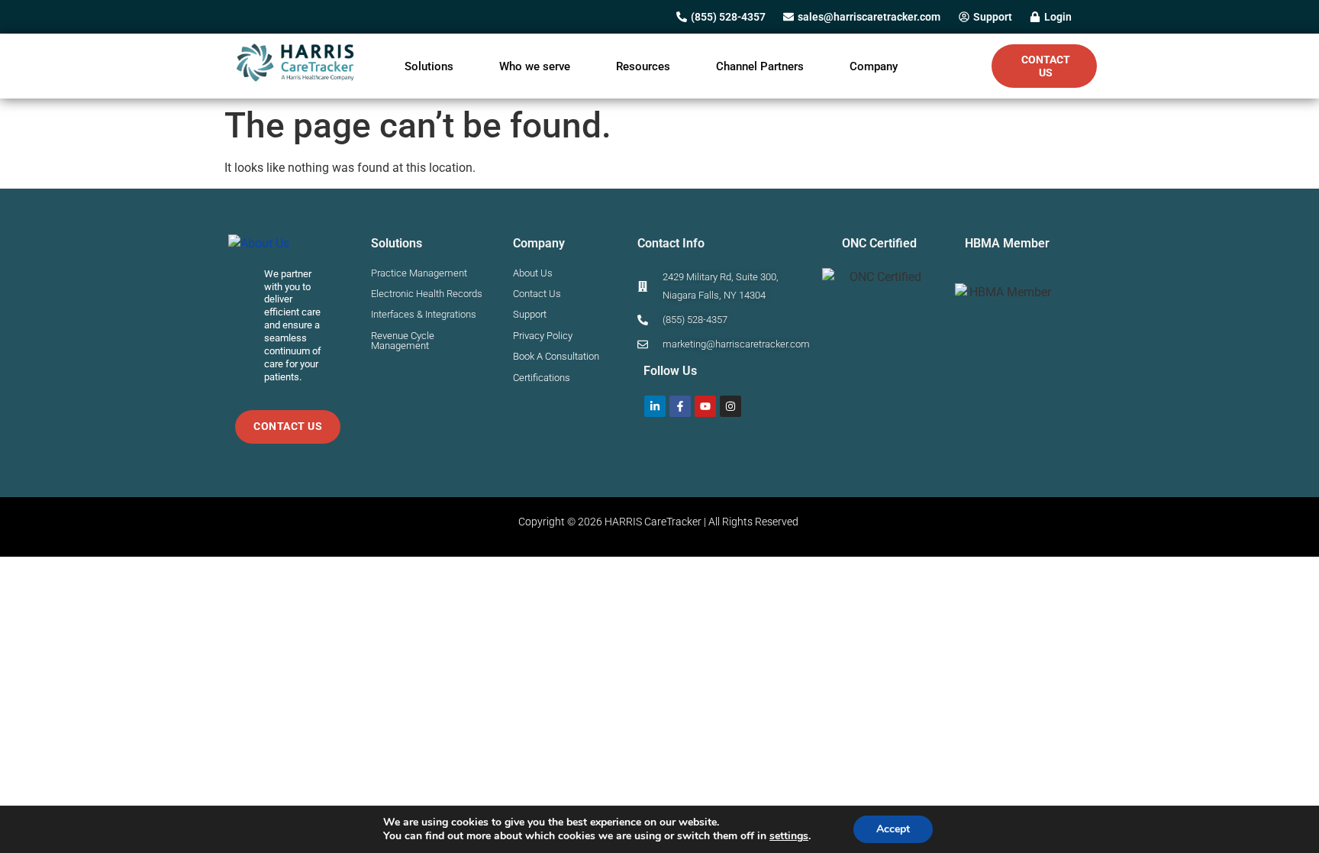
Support (530, 314)
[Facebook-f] (680, 406)
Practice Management (419, 273)
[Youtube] (705, 406)
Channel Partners (760, 66)
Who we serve (534, 66)
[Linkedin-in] (655, 406)
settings (788, 836)
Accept (893, 829)
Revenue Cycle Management (402, 340)
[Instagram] (730, 406)
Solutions (429, 66)
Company (874, 66)
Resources (643, 66)
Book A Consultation (556, 356)
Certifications (541, 377)
